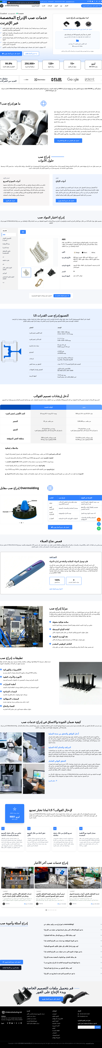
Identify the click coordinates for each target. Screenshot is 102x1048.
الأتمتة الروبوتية (55, 1026)
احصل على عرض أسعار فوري (12, 53)
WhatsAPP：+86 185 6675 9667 (56, 1)
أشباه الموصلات (56, 1035)
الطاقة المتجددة (56, 1030)
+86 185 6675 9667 (85, 1014)
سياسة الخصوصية (90, 1043)
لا (38, 2)
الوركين (5, 273)
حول (61, 6)
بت (3, 282)
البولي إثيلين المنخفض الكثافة (8, 278)
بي (3, 257)
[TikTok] (88, 2)
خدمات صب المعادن (31, 1018)
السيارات (54, 1014)
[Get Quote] (99, 519)
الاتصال (66, 6)
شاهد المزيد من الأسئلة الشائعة (11, 968)
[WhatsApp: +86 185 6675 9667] (99, 528)
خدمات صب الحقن (31, 1016)
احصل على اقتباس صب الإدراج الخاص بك (68, 140)
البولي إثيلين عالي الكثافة (7, 268)
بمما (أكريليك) (6, 244)
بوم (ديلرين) (6, 247)
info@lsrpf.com (70, 1)
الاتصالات (54, 1033)
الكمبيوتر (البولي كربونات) (7, 239)
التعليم (53, 1028)
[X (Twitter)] (94, 2)
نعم (35, 2)
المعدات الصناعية (56, 1023)
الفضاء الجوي (55, 1021)
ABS (4, 234)
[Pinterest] (97, 2)
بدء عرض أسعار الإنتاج (31, 53)
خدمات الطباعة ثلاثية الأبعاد (33, 1023)
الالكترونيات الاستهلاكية (57, 1018)
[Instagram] (101, 2)
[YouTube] (92, 2)
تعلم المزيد (51, 781)
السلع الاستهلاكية (56, 1037)
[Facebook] (99, 2)
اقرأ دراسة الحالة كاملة (55, 589)
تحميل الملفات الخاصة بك (61, 295)
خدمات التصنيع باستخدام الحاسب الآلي (36, 1014)
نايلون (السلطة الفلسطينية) (6, 252)
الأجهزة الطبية (55, 1016)
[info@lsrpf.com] (99, 524)
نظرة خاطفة (6, 260)
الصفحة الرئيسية (35, 6)
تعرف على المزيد (10, 201)
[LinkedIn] (90, 2)
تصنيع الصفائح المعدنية (32, 1021)
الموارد (56, 6)
